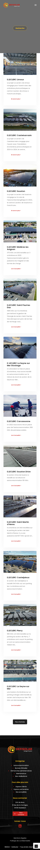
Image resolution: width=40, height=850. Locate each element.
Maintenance (21, 773)
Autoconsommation (21, 765)
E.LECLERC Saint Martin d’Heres (18, 523)
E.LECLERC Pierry (15, 630)
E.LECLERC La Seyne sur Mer (18, 687)
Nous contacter (21, 814)
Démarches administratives (21, 771)
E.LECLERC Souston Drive (19, 471)
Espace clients (21, 786)
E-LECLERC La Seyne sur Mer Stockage (18, 364)
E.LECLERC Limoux (15, 79)
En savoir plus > (16, 99)
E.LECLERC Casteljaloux (18, 577)
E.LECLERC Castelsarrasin (19, 135)
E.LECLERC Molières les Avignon (17, 248)
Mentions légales (20, 838)
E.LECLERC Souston (16, 191)
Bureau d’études (21, 768)
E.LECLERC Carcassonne (18, 421)
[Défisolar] (11, 5)
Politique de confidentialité (20, 841)
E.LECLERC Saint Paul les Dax (18, 306)
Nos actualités (21, 792)
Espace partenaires (21, 789)
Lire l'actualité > (16, 269)
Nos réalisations (21, 776)
